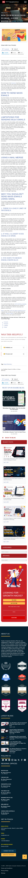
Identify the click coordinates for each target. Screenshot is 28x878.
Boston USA (4, 770)
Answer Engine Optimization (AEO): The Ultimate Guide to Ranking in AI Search (16, 731)
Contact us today (9, 313)
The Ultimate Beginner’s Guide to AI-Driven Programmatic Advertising (17, 750)
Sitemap (3, 873)
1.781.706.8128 (4, 773)
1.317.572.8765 (4, 787)
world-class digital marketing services (17, 310)
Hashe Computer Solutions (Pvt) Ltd (16, 865)
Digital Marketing (8, 364)
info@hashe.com (5, 835)
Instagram (6, 323)
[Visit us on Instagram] (12, 760)
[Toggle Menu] (25, 2)
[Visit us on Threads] (25, 760)
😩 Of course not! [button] (14, 354)
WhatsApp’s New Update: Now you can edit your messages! (14, 409)
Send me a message (8, 854)
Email (14, 611)
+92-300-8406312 (5, 840)
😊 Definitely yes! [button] (14, 347)
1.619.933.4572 (4, 794)
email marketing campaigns (20, 304)
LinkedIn (6, 325)
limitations (13, 83)
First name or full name (14, 606)
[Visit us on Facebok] (22, 760)
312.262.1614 (4, 780)
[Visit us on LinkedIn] (15, 760)
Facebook (6, 322)
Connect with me (9, 850)
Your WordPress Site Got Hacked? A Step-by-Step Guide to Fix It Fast (18, 724)
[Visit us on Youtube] (6, 760)
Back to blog (10, 437)
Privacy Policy (4, 870)
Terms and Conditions (6, 868)
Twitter (5, 327)
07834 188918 (4, 807)
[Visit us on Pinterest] (9, 760)
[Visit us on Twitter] (18, 760)
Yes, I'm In (14, 600)
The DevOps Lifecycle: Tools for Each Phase (14, 432)
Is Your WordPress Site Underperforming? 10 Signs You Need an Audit (17, 743)
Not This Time (14, 603)
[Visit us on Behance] (3, 760)
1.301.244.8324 (4, 800)
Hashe (2, 310)
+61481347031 (4, 814)
